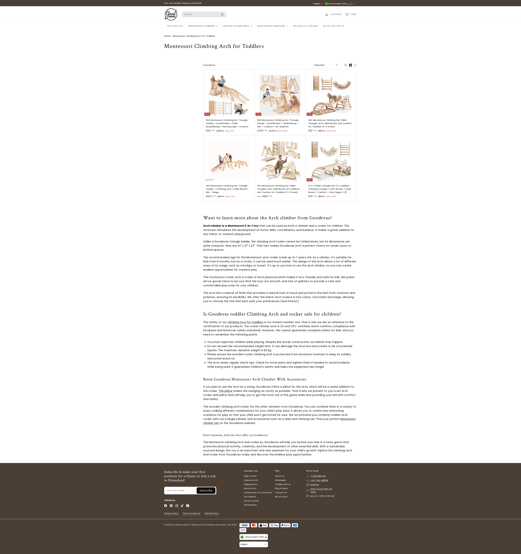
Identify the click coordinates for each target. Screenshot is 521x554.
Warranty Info (251, 480)
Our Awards (250, 496)
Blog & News (281, 488)
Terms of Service (192, 513)
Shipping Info (251, 484)
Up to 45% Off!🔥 (333, 26)
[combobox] (204, 14)
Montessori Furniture (272, 26)
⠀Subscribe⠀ (206, 490)
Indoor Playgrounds (236, 26)
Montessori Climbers (202, 26)
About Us (279, 476)
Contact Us (281, 492)
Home (167, 36)
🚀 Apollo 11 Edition (305, 26)
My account (281, 496)
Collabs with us (283, 484)
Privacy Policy (171, 513)
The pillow (226, 391)
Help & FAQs (250, 476)
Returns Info (250, 488)
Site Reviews (250, 505)
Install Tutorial (251, 500)
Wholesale (280, 480)
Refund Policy (212, 513)
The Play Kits (175, 26)
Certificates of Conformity (258, 492)
